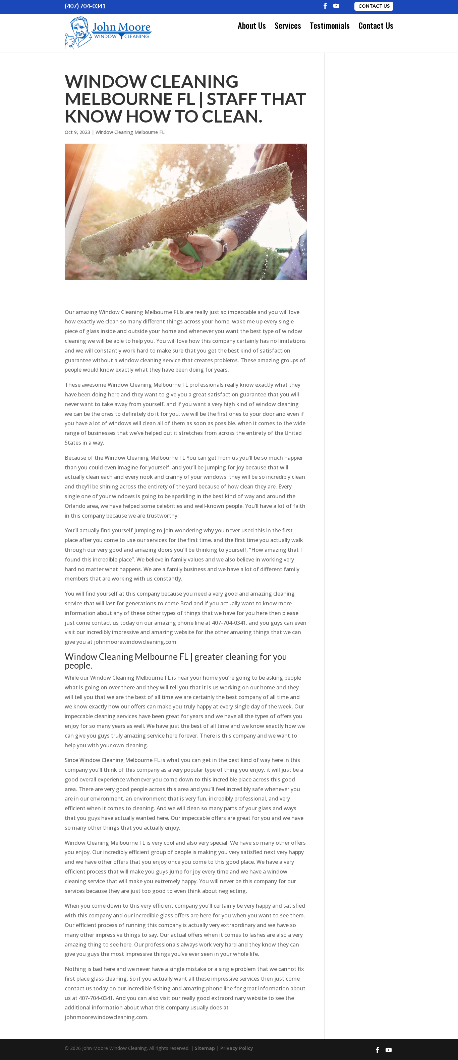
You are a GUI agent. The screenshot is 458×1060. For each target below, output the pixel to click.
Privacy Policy (236, 1048)
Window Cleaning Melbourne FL (130, 132)
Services (288, 25)
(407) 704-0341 (85, 6)
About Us (252, 25)
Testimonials (330, 25)
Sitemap (205, 1048)
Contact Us (374, 6)
